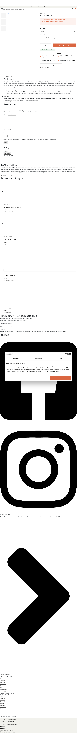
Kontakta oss (3, 684)
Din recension (7, 129)
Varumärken (3, 707)
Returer (1, 687)
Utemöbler (2, 700)
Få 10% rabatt (68, 55)
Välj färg (42, 28)
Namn (5, 132)
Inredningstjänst (4, 691)
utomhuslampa (38, 85)
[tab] (40, 77)
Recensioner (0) (7, 102)
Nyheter (2, 703)
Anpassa (37, 378)
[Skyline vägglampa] (40, 292)
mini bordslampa (28, 85)
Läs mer (73, 60)
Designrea (2, 708)
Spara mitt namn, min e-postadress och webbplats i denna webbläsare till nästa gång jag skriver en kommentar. (31, 139)
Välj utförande (44, 35)
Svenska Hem (3, 701)
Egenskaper (6, 96)
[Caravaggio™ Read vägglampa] (40, 191)
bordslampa (21, 85)
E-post (5, 136)
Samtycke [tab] (16, 358)
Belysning (2, 698)
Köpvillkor (2, 685)
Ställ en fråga (7, 153)
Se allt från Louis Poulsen (7, 176)
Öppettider (2, 680)
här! (65, 331)
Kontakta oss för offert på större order (51, 65)
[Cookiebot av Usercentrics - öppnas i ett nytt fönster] (64, 354)
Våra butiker (3, 682)
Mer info (59, 53)
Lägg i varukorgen (64, 45)
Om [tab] (61, 358)
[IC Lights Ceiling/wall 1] (40, 257)
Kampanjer (2, 705)
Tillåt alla (60, 378)
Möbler (1, 696)
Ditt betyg (6, 114)
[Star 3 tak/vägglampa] (40, 223)
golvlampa (15, 85)
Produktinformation (8, 76)
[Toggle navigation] (2, 9)
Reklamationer (3, 689)
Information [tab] (38, 358)
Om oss (2, 678)
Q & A (5, 145)
